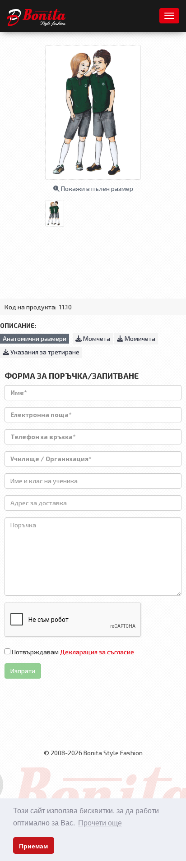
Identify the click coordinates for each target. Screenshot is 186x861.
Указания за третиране (44, 352)
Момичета (139, 338)
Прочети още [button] (100, 823)
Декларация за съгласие (97, 652)
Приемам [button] (33, 846)
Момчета (96, 338)
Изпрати (22, 671)
